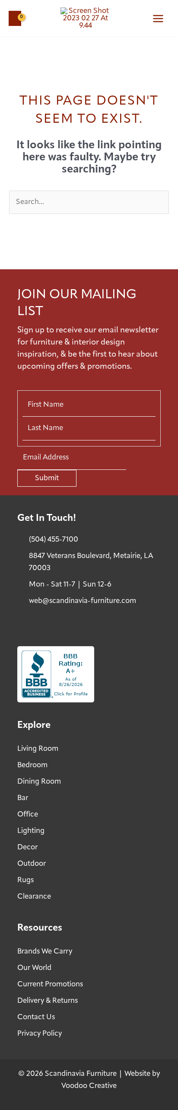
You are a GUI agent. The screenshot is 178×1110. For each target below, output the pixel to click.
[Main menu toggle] (158, 18)
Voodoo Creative (89, 1086)
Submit (47, 478)
